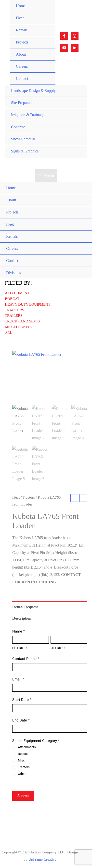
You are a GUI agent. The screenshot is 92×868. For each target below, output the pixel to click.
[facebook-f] (65, 36)
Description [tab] (21, 618)
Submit (23, 796)
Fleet (16, 497)
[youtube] (65, 48)
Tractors (14, 310)
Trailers (13, 316)
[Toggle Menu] (47, 60)
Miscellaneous (20, 327)
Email (18, 679)
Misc (21, 760)
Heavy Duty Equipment (27, 304)
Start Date (21, 700)
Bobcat (12, 299)
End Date (21, 720)
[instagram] (75, 36)
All (8, 333)
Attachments (18, 293)
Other (21, 774)
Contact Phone (25, 658)
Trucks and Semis (22, 321)
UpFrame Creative (42, 859)
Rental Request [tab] (25, 607)
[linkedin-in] (75, 48)
